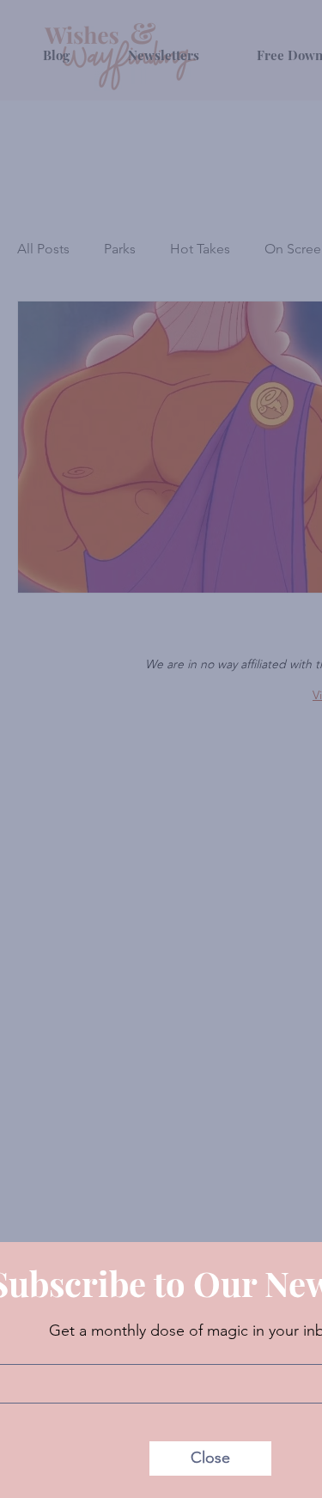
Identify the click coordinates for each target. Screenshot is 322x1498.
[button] (210, 1458)
